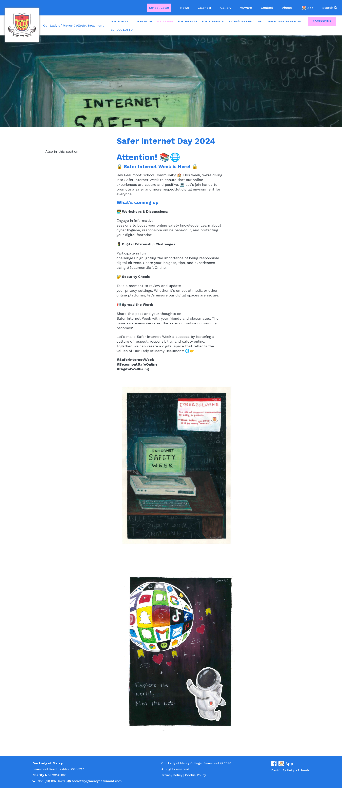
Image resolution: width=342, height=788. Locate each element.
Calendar (204, 8)
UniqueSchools (298, 770)
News (184, 8)
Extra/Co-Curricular (245, 21)
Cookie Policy (195, 775)
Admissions (322, 21)
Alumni (287, 8)
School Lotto (159, 8)
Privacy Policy (171, 775)
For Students (213, 21)
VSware (246, 8)
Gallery (225, 8)
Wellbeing (165, 21)
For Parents (187, 21)
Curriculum (143, 21)
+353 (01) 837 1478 (50, 781)
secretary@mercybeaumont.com (97, 781)
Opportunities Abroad (284, 21)
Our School (120, 21)
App (310, 8)
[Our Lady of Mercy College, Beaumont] (22, 25)
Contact (267, 8)
